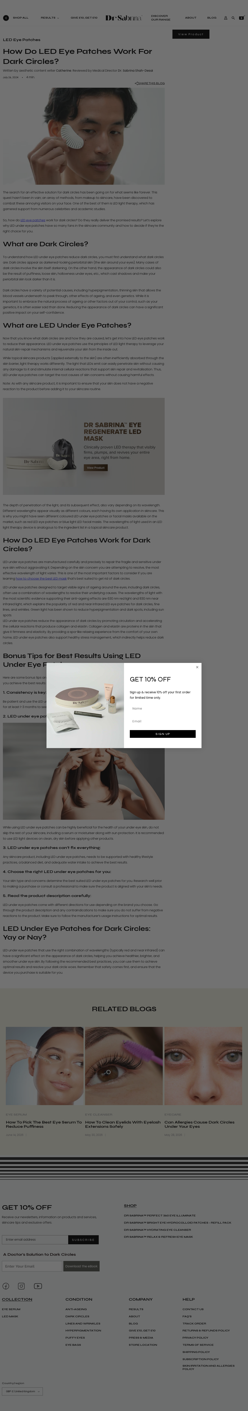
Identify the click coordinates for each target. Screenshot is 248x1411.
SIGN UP (163, 734)
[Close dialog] (197, 667)
